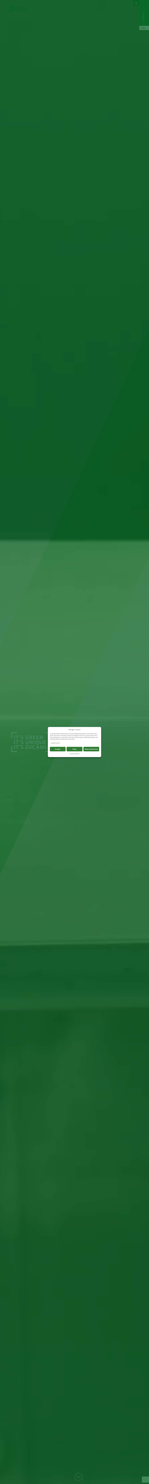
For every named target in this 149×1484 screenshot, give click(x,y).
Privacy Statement (74, 753)
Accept (57, 749)
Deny (74, 749)
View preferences (91, 749)
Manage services (55, 743)
